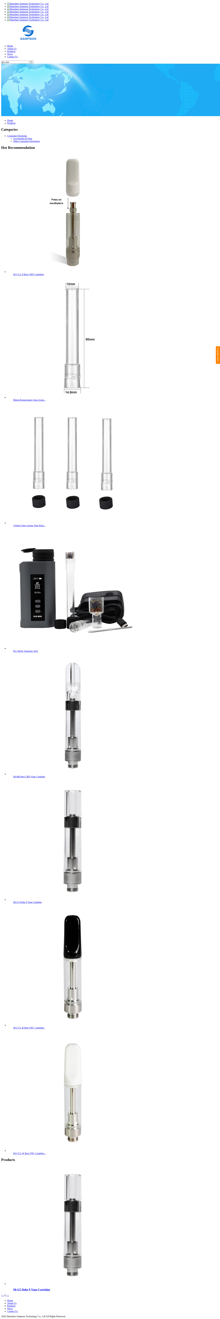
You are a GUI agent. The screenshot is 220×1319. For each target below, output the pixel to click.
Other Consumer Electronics (26, 141)
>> (7, 1295)
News (10, 54)
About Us (11, 48)
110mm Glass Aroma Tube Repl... (29, 525)
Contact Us (12, 56)
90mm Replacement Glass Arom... (29, 400)
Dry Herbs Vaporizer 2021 (25, 651)
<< (2, 1295)
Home (10, 46)
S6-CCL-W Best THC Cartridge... (29, 1153)
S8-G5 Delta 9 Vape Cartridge (27, 902)
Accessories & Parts (22, 138)
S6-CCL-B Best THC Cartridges (28, 1028)
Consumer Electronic (17, 136)
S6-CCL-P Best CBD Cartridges (28, 274)
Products (11, 51)
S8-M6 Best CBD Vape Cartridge (29, 776)
